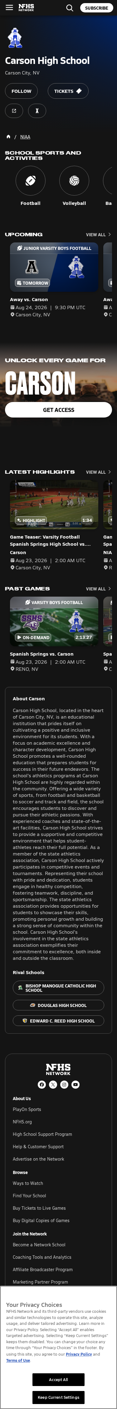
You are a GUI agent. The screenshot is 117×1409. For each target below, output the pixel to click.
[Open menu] (9, 7)
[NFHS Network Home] (26, 7)
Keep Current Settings (58, 1397)
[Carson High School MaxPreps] (37, 111)
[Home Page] (8, 136)
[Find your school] (69, 7)
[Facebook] (42, 1085)
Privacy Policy (79, 1354)
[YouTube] (75, 1085)
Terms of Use (18, 1360)
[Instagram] (64, 1085)
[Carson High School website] (14, 111)
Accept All (58, 1379)
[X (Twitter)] (53, 1085)
